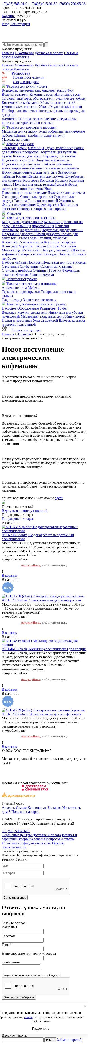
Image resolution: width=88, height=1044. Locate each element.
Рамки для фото (47, 234)
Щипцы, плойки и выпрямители (39, 135)
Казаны (22, 176)
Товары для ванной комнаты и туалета (36, 304)
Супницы (40, 270)
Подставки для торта (58, 262)
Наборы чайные (14, 262)
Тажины (20, 201)
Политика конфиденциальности (26, 843)
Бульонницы (53, 222)
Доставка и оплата (49, 53)
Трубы (62, 308)
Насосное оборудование (20, 308)
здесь (59, 498)
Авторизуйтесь (30, 565)
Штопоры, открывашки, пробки (41, 209)
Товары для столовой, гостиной (30, 218)
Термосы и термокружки (21, 292)
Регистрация (20, 24)
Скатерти (9, 148)
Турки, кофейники (59, 148)
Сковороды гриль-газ (36, 197)
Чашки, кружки (42, 274)
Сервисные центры (26, 330)
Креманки (9, 242)
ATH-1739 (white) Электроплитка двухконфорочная (41, 714)
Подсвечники (30, 230)
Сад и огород (12, 300)
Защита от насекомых (39, 300)
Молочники (31, 250)
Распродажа (21, 73)
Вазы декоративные (27, 222)
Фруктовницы (43, 226)
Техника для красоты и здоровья (31, 127)
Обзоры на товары (30, 839)
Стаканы (66, 266)
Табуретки (68, 242)
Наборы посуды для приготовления (39, 186)
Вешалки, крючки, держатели (24, 312)
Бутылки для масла (27, 156)
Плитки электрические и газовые (27, 123)
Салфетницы (29, 266)
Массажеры (11, 139)
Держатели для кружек (46, 176)
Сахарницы (49, 266)
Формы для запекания (19, 205)
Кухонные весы (41, 94)
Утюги (44, 106)
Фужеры (22, 274)
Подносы (34, 262)
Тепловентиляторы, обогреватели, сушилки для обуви (43, 98)
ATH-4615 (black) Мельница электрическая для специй (44, 649)
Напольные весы (67, 94)
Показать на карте (25, 812)
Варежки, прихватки (59, 156)
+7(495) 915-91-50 (43, 4)
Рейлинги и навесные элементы (54, 168)
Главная (8, 53)
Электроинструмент (21, 279)
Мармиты (26, 246)
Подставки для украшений (62, 230)
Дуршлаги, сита (45, 172)
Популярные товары (17, 519)
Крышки (61, 180)
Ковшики (47, 180)
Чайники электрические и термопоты (47, 119)
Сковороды (10, 197)
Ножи (48, 188)
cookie (28, 1017)
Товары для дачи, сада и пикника (31, 283)
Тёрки (22, 148)
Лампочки (10, 119)
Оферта (58, 843)
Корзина (8, 16)
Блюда (7, 222)
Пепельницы (21, 226)
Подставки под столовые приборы (28, 164)
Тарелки (55, 270)
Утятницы (67, 201)
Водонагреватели (15, 94)
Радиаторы (48, 308)
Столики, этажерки (52, 238)
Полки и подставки (17, 320)
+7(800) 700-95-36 (72, 4)
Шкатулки (10, 246)
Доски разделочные (17, 172)
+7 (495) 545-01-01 (16, 831)
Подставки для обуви (18, 234)
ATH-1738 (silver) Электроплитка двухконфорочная (41, 600)
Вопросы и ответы (60, 839)
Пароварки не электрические (24, 192)
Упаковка (13, 213)
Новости (24, 334)
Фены (25, 139)
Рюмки (80, 262)
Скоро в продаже (26, 82)
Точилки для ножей (43, 201)
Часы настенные (47, 246)
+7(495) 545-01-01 (15, 4)
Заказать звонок (14, 847)
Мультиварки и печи (66, 106)
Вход (5, 24)
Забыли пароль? (69, 1040)
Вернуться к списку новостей (24, 511)
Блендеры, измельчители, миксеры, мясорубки (38, 90)
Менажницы (11, 250)
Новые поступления (28, 77)
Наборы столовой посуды (38, 254)
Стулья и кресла (30, 242)
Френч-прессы (48, 205)
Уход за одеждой (45, 320)
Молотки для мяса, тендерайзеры (38, 184)
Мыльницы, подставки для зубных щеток (53, 316)
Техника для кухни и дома (26, 86)
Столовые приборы (17, 270)
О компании (24, 53)
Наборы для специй (56, 250)
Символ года (27, 238)
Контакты (21, 57)
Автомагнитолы (14, 287)
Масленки (68, 246)
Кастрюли (31, 180)
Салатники (10, 266)
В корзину (10, 575)
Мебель (33, 287)
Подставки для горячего (66, 192)
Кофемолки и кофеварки (20, 102)
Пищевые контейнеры (52, 160)
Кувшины (51, 242)
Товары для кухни (20, 144)
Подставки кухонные (18, 160)
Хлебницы (36, 148)
